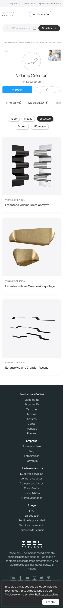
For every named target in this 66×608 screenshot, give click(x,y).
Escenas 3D (32, 404)
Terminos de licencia (31, 530)
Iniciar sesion (41, 14)
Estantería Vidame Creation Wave (27, 205)
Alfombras (39, 126)
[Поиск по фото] (34, 28)
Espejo (22, 126)
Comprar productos (32, 483)
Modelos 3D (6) (38, 103)
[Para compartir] (47, 89)
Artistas (32, 419)
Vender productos (32, 478)
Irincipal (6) (13, 103)
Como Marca (31, 488)
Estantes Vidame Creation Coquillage (30, 286)
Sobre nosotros (31, 446)
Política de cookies (46, 594)
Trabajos (32, 428)
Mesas (28, 118)
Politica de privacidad (32, 520)
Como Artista (32, 493)
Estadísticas (31, 456)
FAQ (31, 511)
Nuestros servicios (31, 474)
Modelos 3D (31, 400)
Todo (14, 118)
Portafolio (32, 461)
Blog (31, 451)
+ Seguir (17, 89)
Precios (31, 433)
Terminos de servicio (31, 525)
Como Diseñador (31, 498)
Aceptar (50, 602)
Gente (32, 424)
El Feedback (31, 515)
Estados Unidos (50, 3)
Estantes (45, 118)
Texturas (31, 409)
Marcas (31, 414)
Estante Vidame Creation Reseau (27, 367)
